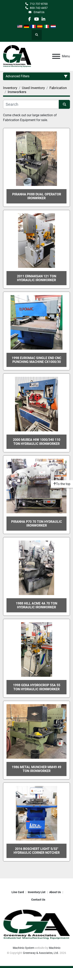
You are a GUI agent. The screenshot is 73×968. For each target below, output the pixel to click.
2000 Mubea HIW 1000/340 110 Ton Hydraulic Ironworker (36, 441)
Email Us (38, 12)
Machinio (54, 947)
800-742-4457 (39, 7)
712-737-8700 (39, 3)
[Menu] (56, 56)
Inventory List (36, 892)
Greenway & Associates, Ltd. (41, 952)
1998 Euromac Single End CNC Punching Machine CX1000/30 (36, 360)
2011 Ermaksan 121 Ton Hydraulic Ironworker (36, 278)
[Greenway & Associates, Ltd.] (36, 924)
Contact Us (38, 899)
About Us (55, 892)
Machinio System (23, 947)
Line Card (18, 892)
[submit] (64, 104)
